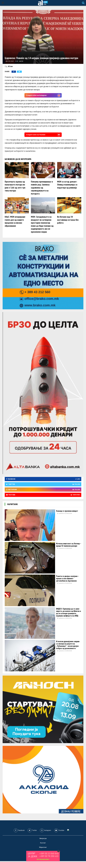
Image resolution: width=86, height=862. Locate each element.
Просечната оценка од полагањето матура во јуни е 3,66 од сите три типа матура (15, 186)
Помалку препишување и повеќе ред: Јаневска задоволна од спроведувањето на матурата (42, 187)
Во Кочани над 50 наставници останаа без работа (68, 219)
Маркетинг (43, 847)
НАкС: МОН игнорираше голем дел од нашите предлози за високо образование (15, 221)
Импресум (43, 838)
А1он (10, 66)
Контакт (43, 843)
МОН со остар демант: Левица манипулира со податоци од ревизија (67, 184)
